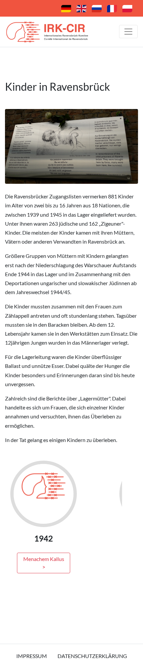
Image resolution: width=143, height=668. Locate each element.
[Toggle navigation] (128, 31)
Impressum (31, 656)
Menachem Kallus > (43, 563)
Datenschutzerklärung (92, 656)
